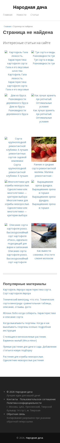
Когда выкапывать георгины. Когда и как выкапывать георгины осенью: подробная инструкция (27, 326)
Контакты (12, 399)
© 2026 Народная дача (19, 391)
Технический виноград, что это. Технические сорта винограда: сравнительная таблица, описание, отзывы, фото (28, 303)
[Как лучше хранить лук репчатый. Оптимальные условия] (43, 106)
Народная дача (30, 7)
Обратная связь (16, 414)
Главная (7, 14)
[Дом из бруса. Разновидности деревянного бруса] (17, 102)
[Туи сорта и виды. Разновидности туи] (43, 55)
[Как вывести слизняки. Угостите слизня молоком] (43, 247)
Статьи (34, 14)
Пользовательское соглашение (38, 399)
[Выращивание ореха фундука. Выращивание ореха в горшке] (43, 192)
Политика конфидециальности (24, 402)
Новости (21, 14)
